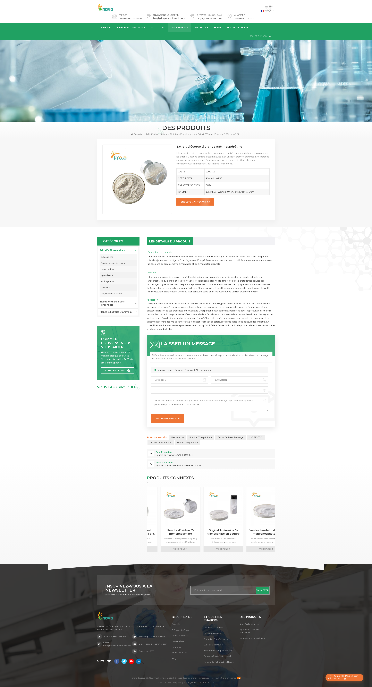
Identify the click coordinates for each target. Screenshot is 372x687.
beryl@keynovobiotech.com (169, 18)
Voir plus (168, 549)
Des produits (179, 27)
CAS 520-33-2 (255, 437)
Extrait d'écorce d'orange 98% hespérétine (189, 370)
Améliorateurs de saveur (113, 263)
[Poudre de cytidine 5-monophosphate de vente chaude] (255, 507)
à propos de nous (180, 630)
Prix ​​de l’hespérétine (160, 442)
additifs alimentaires (156, 134)
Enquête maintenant (193, 202)
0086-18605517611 (244, 18)
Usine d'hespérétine (187, 442)
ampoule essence (212, 633)
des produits (178, 641)
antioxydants (107, 281)
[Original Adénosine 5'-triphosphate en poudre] (169, 507)
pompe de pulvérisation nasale (219, 662)
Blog (217, 27)
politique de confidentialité (199, 682)
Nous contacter (237, 27)
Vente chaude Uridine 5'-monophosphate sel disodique (212, 532)
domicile (176, 624)
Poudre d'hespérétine (200, 437)
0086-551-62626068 (130, 18)
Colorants (105, 287)
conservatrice (108, 269)
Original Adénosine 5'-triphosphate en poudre (169, 532)
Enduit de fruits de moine (216, 639)
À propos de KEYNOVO (131, 27)
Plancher (170, 682)
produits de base (180, 635)
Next (280, 519)
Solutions (157, 27)
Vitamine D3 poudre (213, 627)
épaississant (107, 275)
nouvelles (201, 27)
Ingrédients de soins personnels (112, 303)
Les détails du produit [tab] (170, 241)
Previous (142, 519)
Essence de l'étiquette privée (218, 650)
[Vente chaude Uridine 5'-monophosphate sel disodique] (212, 507)
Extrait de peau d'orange (230, 437)
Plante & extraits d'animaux (116, 312)
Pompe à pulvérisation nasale (218, 656)
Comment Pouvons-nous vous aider (116, 343)
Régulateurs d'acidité (111, 293)
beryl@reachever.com (209, 18)
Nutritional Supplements (182, 134)
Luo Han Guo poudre (213, 645)
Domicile (105, 27)
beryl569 (150, 651)
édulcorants (107, 257)
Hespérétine (177, 437)
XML (180, 682)
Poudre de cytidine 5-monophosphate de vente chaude (255, 532)
